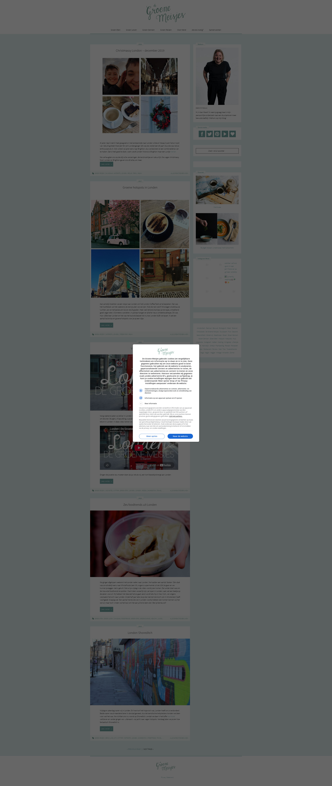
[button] (166, 403)
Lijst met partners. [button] (175, 416)
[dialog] (166, 393)
